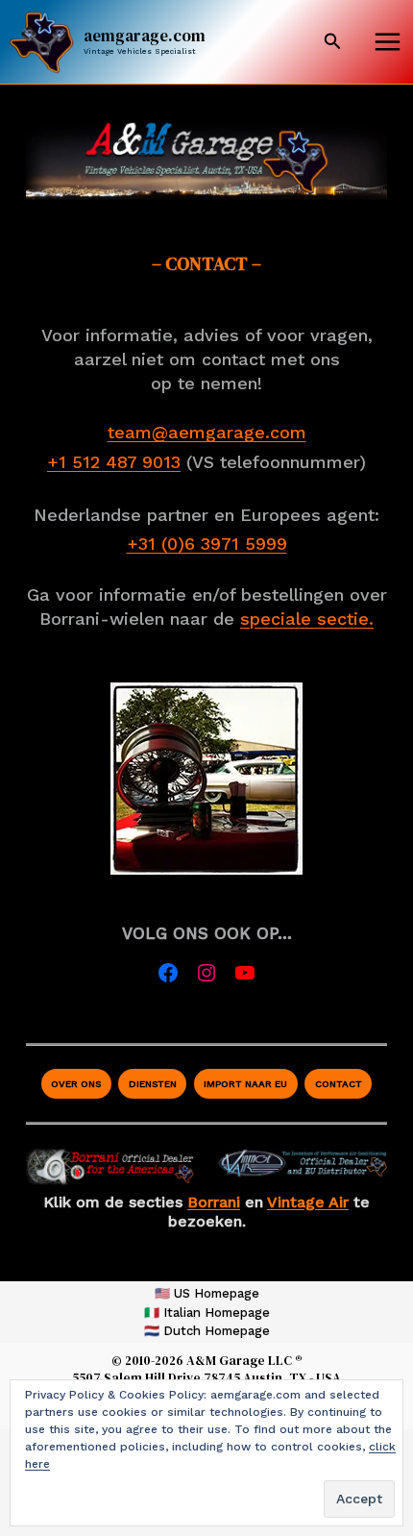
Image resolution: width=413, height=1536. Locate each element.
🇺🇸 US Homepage (207, 1293)
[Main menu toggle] (387, 42)
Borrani (213, 1202)
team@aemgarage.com (207, 432)
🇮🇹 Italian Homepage (207, 1312)
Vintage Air (308, 1202)
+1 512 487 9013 (114, 462)
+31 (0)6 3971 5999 (207, 543)
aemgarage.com (145, 35)
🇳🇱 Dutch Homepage (207, 1331)
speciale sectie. (307, 618)
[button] (333, 42)
